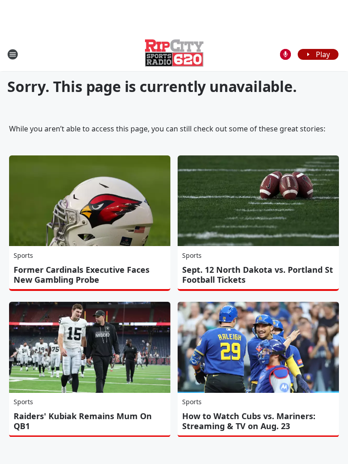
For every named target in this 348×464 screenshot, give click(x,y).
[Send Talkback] (285, 54)
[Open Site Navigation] (12, 54)
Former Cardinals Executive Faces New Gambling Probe (82, 275)
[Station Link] (174, 54)
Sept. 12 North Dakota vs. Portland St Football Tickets (257, 275)
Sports (23, 255)
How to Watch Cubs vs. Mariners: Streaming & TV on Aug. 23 (248, 421)
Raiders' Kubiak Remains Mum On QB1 (83, 421)
